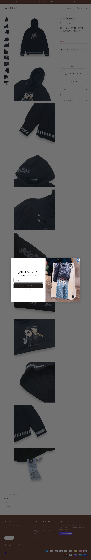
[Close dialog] (77, 260)
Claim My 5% (28, 286)
